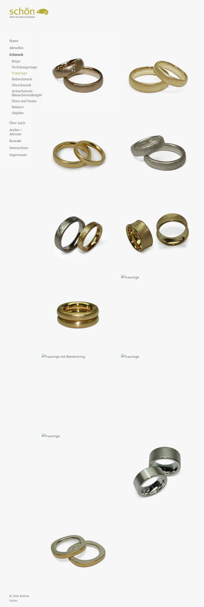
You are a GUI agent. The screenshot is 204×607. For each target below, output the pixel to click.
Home (14, 41)
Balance (18, 107)
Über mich (17, 123)
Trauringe (19, 73)
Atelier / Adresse (15, 132)
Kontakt (15, 141)
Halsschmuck (22, 79)
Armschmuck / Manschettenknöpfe (27, 93)
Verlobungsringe (24, 67)
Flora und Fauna (24, 101)
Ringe (16, 61)
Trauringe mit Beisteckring (78, 389)
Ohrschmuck (21, 85)
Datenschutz (18, 148)
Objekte (18, 113)
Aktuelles (16, 48)
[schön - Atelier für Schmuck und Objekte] (29, 13)
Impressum (18, 155)
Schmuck (16, 54)
